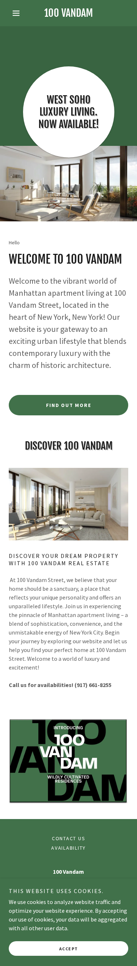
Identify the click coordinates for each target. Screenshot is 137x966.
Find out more (68, 405)
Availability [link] (68, 848)
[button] (18, 13)
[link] (68, 13)
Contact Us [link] (68, 838)
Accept (68, 948)
